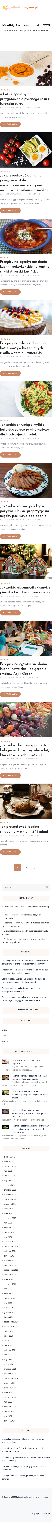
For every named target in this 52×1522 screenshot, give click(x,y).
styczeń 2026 (9, 1185)
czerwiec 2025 (10, 1218)
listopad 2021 (10, 1317)
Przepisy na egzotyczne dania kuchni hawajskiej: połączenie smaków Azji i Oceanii (23, 669)
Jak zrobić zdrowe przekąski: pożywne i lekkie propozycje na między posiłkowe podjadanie (24, 511)
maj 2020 (8, 1402)
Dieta (4, 1030)
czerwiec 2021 (10, 1340)
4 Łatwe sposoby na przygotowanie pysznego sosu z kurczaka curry (25, 99)
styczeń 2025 (9, 1241)
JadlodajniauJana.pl (24, 1497)
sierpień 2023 (10, 1265)
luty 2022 (8, 1303)
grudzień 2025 (10, 1190)
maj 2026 (8, 1171)
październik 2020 (11, 1378)
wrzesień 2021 (10, 1326)
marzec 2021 (9, 1354)
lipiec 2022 (8, 1279)
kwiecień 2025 (10, 1227)
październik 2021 (11, 1321)
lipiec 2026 (8, 1161)
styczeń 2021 (9, 1364)
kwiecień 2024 (10, 1251)
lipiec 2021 (8, 1336)
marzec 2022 (9, 1298)
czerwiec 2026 (10, 1166)
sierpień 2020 (10, 1387)
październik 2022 (11, 1270)
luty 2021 (8, 1359)
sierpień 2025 (10, 1208)
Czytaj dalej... (10, 124)
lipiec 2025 (8, 1213)
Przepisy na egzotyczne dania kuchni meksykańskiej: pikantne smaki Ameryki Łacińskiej (24, 266)
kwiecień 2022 (10, 1293)
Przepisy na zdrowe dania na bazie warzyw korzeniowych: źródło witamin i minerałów (23, 348)
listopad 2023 (10, 1260)
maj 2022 (8, 1288)
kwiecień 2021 (10, 1350)
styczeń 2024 (9, 1255)
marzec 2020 (9, 1411)
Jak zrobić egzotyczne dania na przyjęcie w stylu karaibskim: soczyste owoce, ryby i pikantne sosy (30, 1129)
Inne (4, 1035)
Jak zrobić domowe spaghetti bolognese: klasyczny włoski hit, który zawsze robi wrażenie (24, 750)
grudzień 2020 (10, 1369)
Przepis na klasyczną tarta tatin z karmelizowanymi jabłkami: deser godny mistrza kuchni (29, 1113)
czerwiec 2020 (10, 1397)
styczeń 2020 (9, 1420)
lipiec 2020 (8, 1392)
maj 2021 (8, 1345)
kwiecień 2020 (10, 1406)
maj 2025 (8, 1222)
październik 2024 (11, 1246)
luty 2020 (8, 1416)
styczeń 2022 (9, 1307)
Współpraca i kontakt (41, 1513)
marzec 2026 (9, 1175)
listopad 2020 (10, 1373)
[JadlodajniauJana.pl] (20, 7)
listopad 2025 (10, 1194)
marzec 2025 (9, 1232)
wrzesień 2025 (10, 1204)
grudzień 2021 (10, 1312)
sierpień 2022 (10, 1274)
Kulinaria (5, 90)
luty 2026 (8, 1180)
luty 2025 (8, 1237)
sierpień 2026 (10, 1156)
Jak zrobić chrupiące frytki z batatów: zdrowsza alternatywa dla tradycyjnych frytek (24, 429)
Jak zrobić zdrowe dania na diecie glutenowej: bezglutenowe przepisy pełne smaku (30, 1094)
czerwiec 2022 (10, 1284)
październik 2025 (11, 1199)
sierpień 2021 (10, 1331)
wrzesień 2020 (10, 1383)
